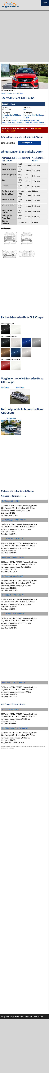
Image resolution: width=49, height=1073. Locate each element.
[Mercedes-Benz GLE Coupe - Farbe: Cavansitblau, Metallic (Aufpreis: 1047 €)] (16, 357)
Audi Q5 (15, 120)
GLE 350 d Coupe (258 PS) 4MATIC (15, 728)
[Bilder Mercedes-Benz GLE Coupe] (24, 88)
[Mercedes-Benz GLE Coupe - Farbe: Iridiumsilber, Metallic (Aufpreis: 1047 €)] (16, 346)
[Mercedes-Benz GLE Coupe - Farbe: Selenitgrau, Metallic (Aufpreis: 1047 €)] (36, 346)
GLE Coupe (20, 93)
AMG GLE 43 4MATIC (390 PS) (13, 558)
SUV (25, 110)
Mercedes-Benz (11, 93)
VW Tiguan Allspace (15, 123)
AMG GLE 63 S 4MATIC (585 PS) (14, 683)
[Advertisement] (24, 36)
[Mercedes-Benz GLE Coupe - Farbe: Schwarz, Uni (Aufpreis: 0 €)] (5, 334)
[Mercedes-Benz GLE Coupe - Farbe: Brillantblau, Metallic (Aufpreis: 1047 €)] (26, 346)
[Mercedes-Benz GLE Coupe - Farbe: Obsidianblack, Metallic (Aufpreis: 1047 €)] (5, 346)
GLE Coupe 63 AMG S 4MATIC (13, 614)
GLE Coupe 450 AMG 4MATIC (13, 539)
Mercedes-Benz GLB (27, 120)
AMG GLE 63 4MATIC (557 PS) (13, 595)
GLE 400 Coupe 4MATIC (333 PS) (14, 520)
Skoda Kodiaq (39, 123)
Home (3, 93)
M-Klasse (5, 388)
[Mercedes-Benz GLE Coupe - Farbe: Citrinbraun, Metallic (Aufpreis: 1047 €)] (5, 357)
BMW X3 (28, 123)
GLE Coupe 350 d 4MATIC (11, 710)
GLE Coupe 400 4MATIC (10, 501)
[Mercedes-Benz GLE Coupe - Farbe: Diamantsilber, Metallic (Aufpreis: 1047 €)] (26, 357)
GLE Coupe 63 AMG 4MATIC (12, 576)
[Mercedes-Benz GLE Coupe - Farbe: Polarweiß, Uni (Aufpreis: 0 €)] (16, 334)
